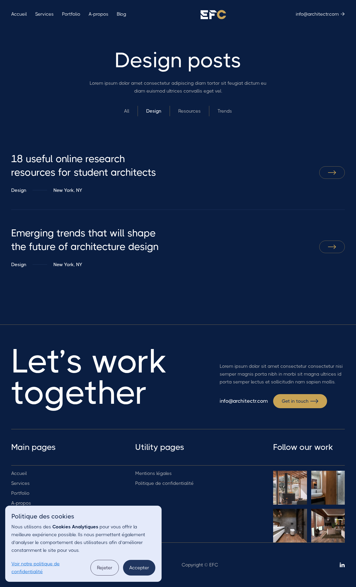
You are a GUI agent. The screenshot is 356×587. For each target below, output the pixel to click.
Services (44, 14)
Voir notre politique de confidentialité (35, 567)
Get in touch (300, 401)
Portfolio (71, 14)
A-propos (98, 14)
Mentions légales (153, 473)
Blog (121, 14)
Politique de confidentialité (164, 483)
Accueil (19, 14)
